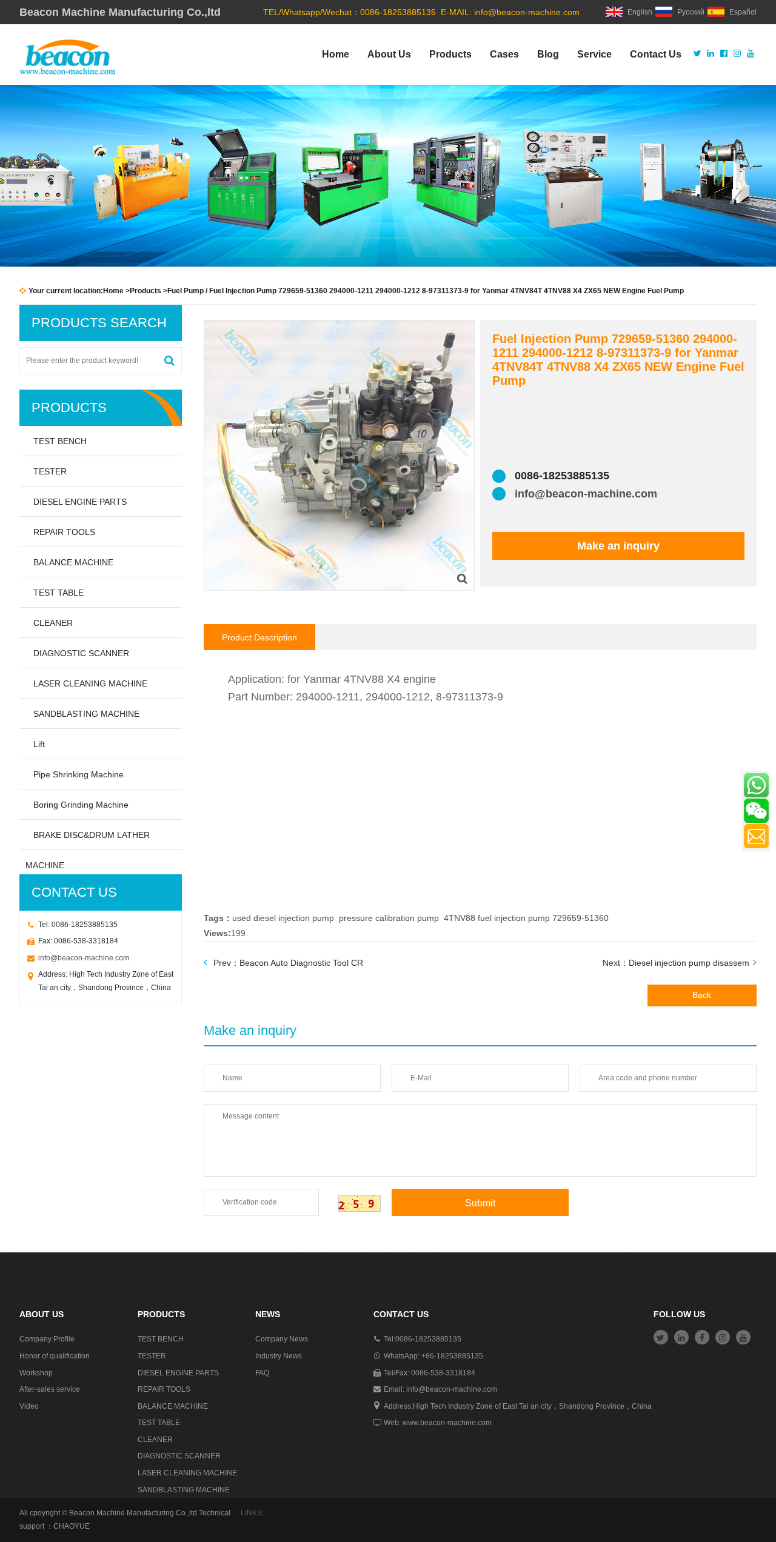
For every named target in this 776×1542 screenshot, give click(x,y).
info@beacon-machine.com (527, 12)
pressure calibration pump (389, 918)
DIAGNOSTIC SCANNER (81, 653)
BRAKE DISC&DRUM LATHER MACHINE (87, 840)
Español (743, 12)
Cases (504, 54)
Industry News (278, 1356)
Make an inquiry (618, 546)
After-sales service (49, 1389)
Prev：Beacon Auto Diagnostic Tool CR (288, 963)
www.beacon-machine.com (447, 1422)
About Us (389, 54)
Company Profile (47, 1339)
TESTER (50, 471)
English (639, 12)
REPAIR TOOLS (64, 532)
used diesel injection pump (283, 918)
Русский (690, 12)
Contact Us (655, 54)
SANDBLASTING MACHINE (86, 714)
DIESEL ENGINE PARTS (80, 502)
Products (450, 54)
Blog (548, 54)
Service (594, 54)
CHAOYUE (71, 1526)
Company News (281, 1339)
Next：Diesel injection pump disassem (676, 963)
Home (335, 54)
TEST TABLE (58, 592)
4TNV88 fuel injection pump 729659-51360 (526, 918)
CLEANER (53, 623)
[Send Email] (756, 836)
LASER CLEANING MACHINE (90, 683)
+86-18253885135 (452, 1356)
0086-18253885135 (428, 1339)
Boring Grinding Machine (81, 804)
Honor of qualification (54, 1356)
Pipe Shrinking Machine (78, 774)
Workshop (36, 1373)
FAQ (262, 1373)
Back (701, 995)
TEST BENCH (60, 441)
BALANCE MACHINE (73, 562)
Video (29, 1406)
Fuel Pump (185, 291)
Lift (39, 744)
